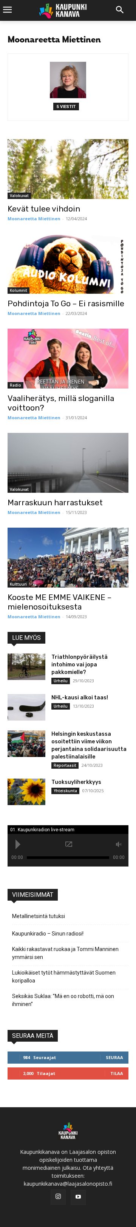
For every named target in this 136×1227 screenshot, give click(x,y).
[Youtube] (78, 1197)
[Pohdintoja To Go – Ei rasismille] (68, 264)
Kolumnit (18, 290)
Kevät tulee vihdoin (44, 208)
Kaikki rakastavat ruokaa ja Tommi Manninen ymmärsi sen (65, 953)
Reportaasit (65, 765)
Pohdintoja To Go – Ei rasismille (66, 303)
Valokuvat (19, 195)
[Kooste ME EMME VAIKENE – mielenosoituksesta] (68, 558)
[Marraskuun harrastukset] (68, 463)
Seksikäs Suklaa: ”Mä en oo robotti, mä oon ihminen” (63, 1000)
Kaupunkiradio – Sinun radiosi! (47, 934)
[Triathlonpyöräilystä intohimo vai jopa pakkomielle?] (26, 666)
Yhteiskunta (65, 790)
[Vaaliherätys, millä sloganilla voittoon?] (68, 359)
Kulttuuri (18, 584)
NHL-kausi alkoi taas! (79, 697)
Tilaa (116, 1073)
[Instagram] (58, 1197)
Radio (15, 385)
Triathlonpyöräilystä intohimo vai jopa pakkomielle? (79, 664)
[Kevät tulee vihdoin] (68, 169)
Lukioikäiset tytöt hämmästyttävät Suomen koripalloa (64, 977)
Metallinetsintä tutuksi (38, 916)
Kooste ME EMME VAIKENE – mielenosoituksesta (59, 601)
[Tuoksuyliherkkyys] (26, 792)
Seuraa (114, 1057)
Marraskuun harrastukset (55, 502)
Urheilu (61, 680)
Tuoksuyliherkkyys (76, 782)
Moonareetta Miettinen (34, 218)
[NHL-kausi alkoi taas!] (26, 707)
